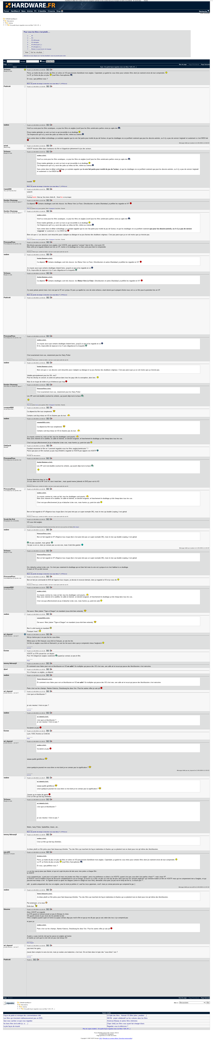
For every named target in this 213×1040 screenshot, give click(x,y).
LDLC (100, 1038)
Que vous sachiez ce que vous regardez (18, 1021)
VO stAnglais (35, 42)
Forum (6, 11)
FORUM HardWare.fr (11, 19)
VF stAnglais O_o (36, 47)
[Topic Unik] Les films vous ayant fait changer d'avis (125, 1023)
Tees (28, 208)
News (23, 11)
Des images (30, 942)
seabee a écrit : (41, 155)
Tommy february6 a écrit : (44, 679)
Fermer (146, 0)
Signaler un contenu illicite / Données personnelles (117, 1038)
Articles (30, 11)
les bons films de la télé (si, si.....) (16, 1023)
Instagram (52, 208)
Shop (58, 11)
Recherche (203, 11)
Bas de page (183, 64)
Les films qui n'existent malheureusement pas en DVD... (24, 1018)
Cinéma (11, 23)
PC (35, 11)
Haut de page (183, 998)
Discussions (10, 21)
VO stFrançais (35, 40)
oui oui (29, 648)
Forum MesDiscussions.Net (101, 1032)
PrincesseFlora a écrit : (44, 388)
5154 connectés (205, 13)
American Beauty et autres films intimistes (122, 1021)
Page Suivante (205, 64)
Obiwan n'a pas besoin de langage (41, 49)
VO (32, 38)
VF (32, 35)
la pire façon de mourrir (12, 1026)
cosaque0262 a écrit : (43, 422)
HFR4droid (64, 83)
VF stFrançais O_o (36, 44)
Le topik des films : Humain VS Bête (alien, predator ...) (127, 1015)
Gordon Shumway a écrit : (45, 258)
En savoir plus (137, 0)
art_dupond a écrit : (43, 716)
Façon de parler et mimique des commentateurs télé (22, 1015)
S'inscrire (51, 11)
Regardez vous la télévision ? (117, 1026)
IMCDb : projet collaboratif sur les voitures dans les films (127, 1018)
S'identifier (42, 11)
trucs (37, 208)
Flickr (28, 660)
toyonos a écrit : (42, 856)
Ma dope (76, 527)
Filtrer (43, 61)
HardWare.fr (15, 11)
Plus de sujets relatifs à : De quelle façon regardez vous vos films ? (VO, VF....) (106, 1028)
